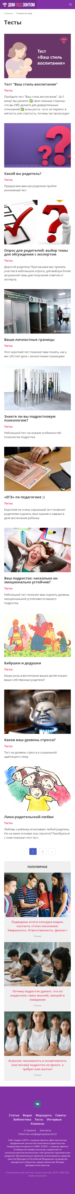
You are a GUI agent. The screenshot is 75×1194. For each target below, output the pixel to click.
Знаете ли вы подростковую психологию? (30, 418)
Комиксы (37, 1124)
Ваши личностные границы (29, 339)
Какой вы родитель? (22, 173)
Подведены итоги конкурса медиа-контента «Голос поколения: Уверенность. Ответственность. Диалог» (37, 926)
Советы (60, 1115)
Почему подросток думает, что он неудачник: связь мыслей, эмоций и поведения (37, 995)
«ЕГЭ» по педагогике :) (24, 497)
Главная (8, 13)
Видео (27, 1115)
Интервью (54, 1119)
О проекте (30, 1130)
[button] (70, 4)
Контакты (45, 1130)
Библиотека (22, 1119)
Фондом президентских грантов (44, 1164)
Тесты (8, 90)
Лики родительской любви (29, 816)
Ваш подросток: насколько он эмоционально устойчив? (31, 580)
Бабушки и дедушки (22, 663)
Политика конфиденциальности (37, 1134)
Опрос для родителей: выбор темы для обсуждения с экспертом (36, 252)
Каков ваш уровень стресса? (30, 739)
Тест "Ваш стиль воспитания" (31, 84)
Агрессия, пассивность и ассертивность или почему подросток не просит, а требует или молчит (37, 1065)
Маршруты (44, 1115)
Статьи (37, 936)
